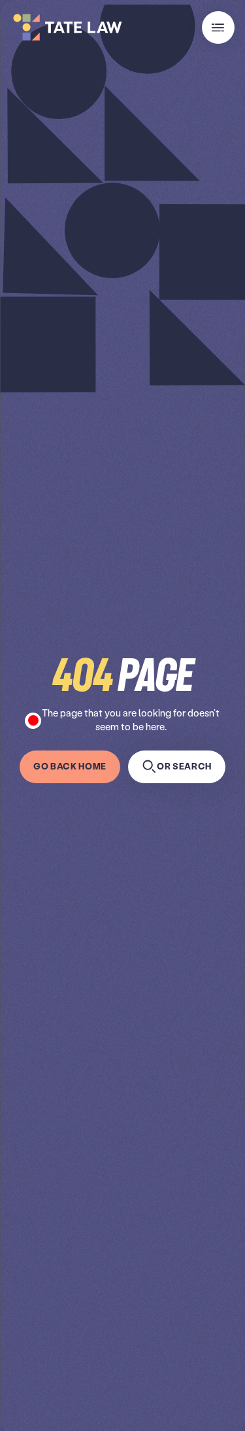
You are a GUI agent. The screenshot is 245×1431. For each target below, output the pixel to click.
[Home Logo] (65, 27)
